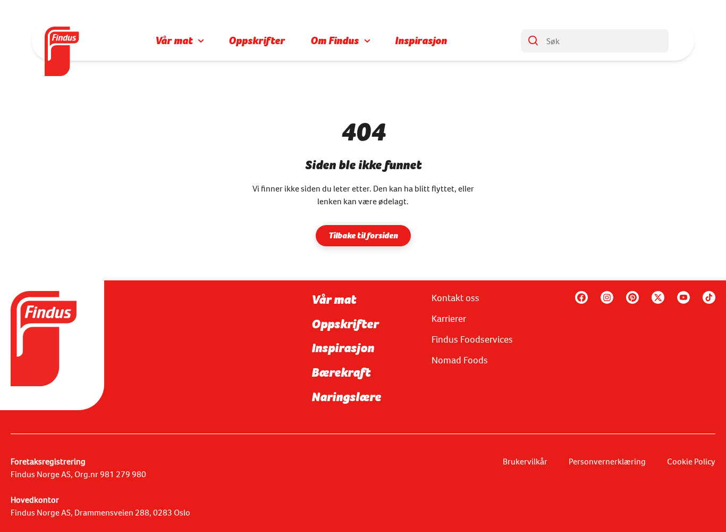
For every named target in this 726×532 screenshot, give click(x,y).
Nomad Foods (460, 360)
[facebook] (581, 297)
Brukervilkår (525, 461)
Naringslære (346, 397)
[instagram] (607, 297)
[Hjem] (63, 41)
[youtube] (683, 297)
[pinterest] (632, 297)
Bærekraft (340, 372)
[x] (658, 297)
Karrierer (449, 318)
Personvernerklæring (607, 461)
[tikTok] (709, 297)
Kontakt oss (455, 298)
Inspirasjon (342, 348)
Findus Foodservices (472, 339)
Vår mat (333, 299)
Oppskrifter (344, 324)
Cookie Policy (691, 461)
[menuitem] (179, 41)
